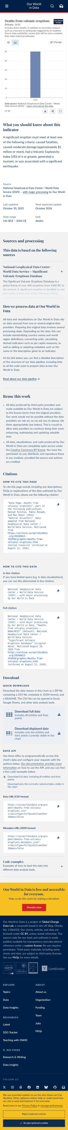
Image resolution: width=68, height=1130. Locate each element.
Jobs (38, 1023)
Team (39, 1015)
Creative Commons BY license (28, 450)
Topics (6, 992)
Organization (43, 1000)
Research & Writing (14, 1057)
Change (57, 42)
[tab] (8, 42)
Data (6, 1000)
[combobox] (52, 6)
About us (41, 992)
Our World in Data (34, 6)
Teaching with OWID (15, 1040)
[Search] (52, 6)
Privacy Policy (29, 1106)
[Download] (45, 111)
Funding (40, 1007)
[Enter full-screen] (60, 111)
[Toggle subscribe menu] (61, 6)
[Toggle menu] (7, 6)
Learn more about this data (40, 106)
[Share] (53, 111)
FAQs (16, 957)
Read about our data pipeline (20, 379)
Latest (6, 1024)
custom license (33, 945)
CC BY (8, 111)
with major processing (35, 192)
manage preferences (51, 1106)
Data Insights (10, 1007)
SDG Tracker (10, 1032)
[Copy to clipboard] (54, 505)
